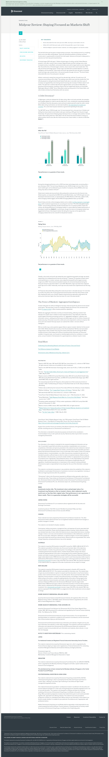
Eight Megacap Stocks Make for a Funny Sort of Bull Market (65, 397)
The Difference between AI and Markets (48, 349)
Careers (69, 717)
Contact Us (102, 717)
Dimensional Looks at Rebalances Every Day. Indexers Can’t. (54, 352)
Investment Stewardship (89, 717)
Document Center (53, 727)
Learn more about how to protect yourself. (42, 4)
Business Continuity (78, 727)
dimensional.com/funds (44, 560)
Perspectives (23, 20)
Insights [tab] (71, 12)
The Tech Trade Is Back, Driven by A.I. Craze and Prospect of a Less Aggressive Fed (66, 371)
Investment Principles (26, 60)
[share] (20, 33)
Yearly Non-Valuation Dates (65, 727)
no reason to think (46, 309)
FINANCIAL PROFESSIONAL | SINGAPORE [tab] (75, 9)
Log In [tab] (88, 9)
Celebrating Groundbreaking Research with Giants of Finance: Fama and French (59, 345)
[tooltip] (40, 177)
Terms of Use (27, 717)
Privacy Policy (102, 727)
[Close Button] (102, 2)
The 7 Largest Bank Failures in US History (60, 390)
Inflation (22, 56)
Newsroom (77, 717)
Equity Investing (25, 48)
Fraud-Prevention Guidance (90, 727)
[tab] (16, 11)
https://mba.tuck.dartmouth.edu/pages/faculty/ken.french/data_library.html (58, 423)
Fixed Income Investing (26, 52)
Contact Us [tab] (95, 9)
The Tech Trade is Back (48, 412)
